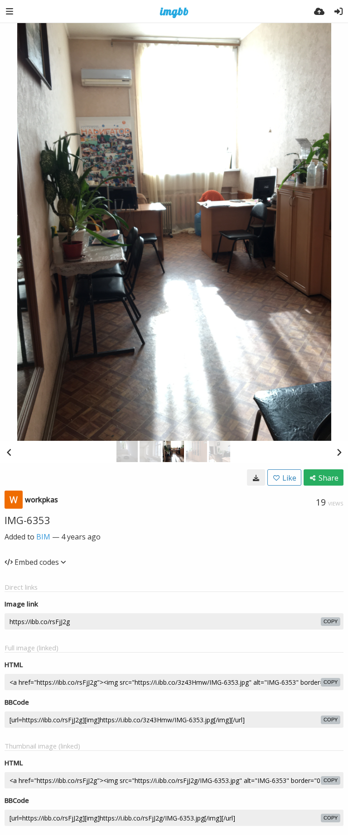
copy (331, 621)
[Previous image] (9, 452)
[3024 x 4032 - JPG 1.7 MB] (256, 477)
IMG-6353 (27, 520)
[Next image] (339, 452)
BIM (43, 537)
